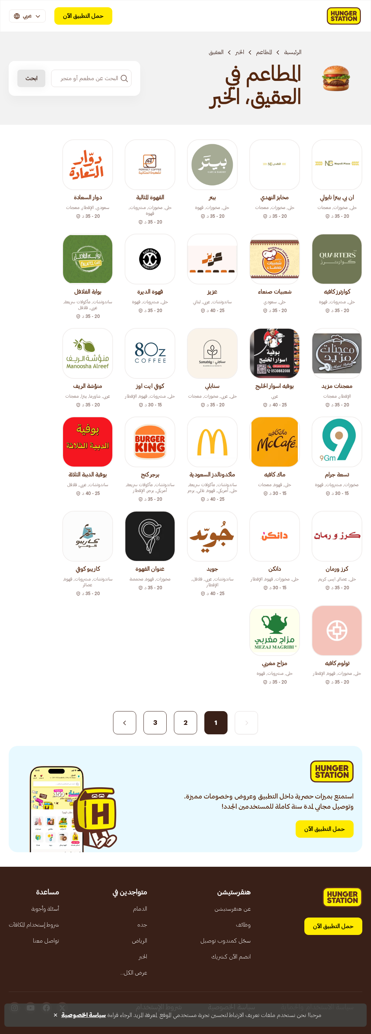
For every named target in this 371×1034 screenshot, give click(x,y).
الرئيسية (292, 52)
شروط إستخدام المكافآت (34, 925)
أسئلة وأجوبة (45, 909)
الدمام (140, 909)
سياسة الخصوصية (83, 1015)
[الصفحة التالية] (124, 722)
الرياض (139, 941)
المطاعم (264, 52)
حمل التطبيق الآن (83, 16)
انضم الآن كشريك (231, 957)
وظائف (243, 925)
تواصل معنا (46, 941)
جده (142, 925)
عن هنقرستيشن (232, 909)
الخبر (239, 52)
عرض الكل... (133, 973)
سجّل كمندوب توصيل (225, 941)
